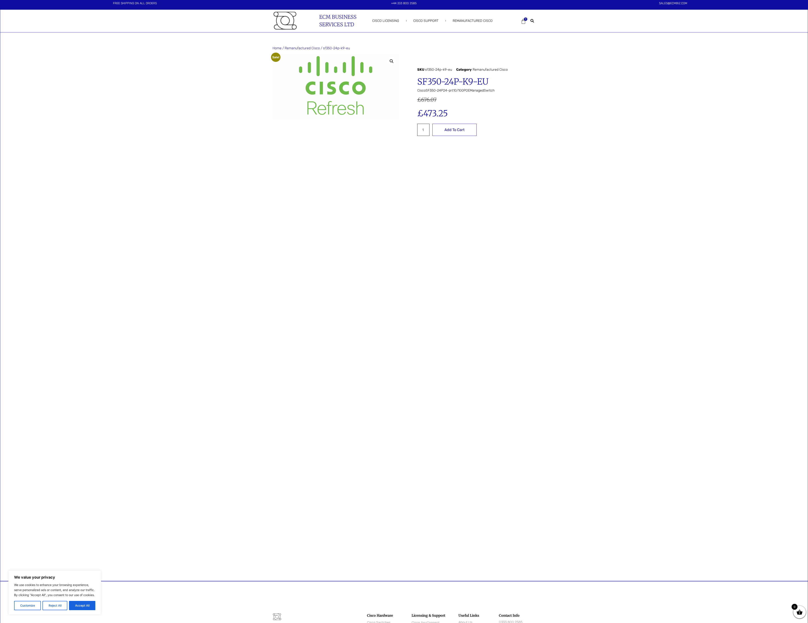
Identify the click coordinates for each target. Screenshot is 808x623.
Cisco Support (426, 21)
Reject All (55, 605)
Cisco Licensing (385, 21)
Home (277, 48)
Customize (27, 605)
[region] (54, 592)
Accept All (82, 605)
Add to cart (454, 130)
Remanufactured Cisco (473, 21)
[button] (532, 21)
